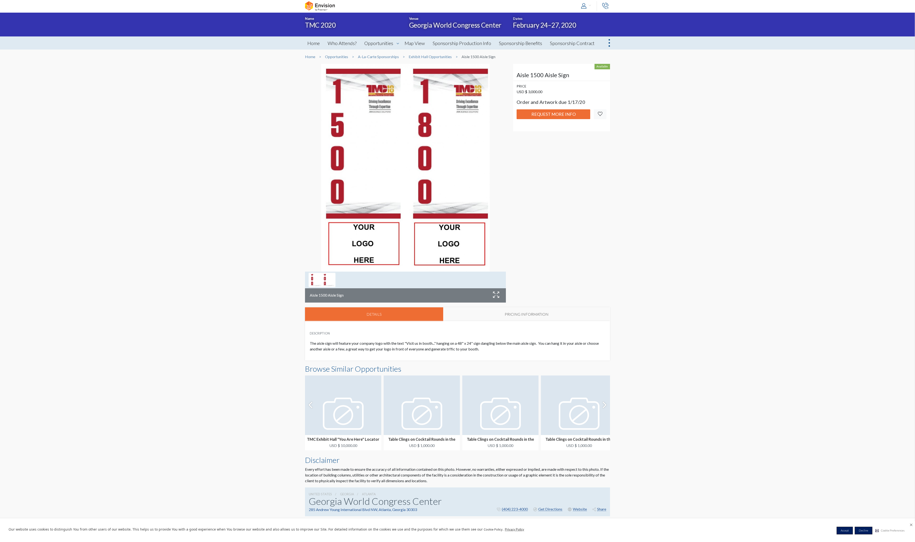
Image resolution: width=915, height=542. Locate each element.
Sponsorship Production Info (462, 43)
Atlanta (369, 494)
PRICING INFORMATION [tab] (527, 314)
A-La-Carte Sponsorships (378, 57)
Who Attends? (342, 43)
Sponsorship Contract (572, 43)
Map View (415, 43)
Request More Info (553, 114)
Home (313, 43)
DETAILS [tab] (374, 314)
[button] (889, 530)
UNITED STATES (320, 494)
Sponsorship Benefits (520, 43)
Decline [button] (863, 530)
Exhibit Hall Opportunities (430, 57)
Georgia (347, 494)
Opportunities (378, 43)
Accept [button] (845, 530)
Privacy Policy (514, 529)
